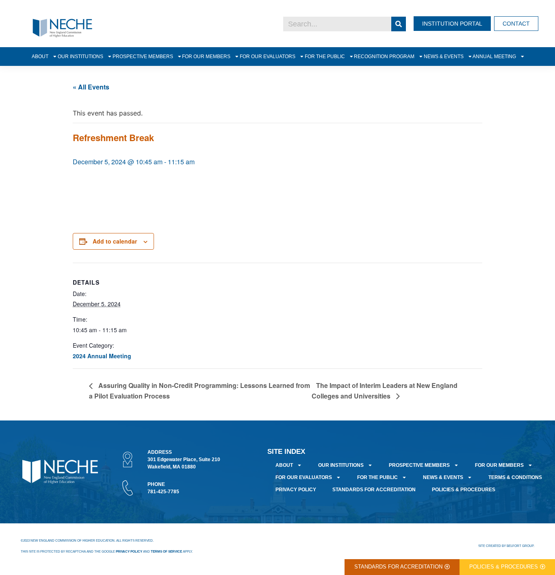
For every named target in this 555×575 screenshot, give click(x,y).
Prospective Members (143, 56)
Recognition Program (384, 56)
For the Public (325, 56)
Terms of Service (166, 551)
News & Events (444, 56)
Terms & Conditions (515, 477)
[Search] (398, 24)
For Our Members (206, 56)
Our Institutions (80, 56)
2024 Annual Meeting (102, 356)
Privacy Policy (295, 489)
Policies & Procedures (463, 489)
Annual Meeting (494, 56)
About (40, 56)
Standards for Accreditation (374, 489)
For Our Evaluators (267, 56)
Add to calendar (115, 241)
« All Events (91, 86)
